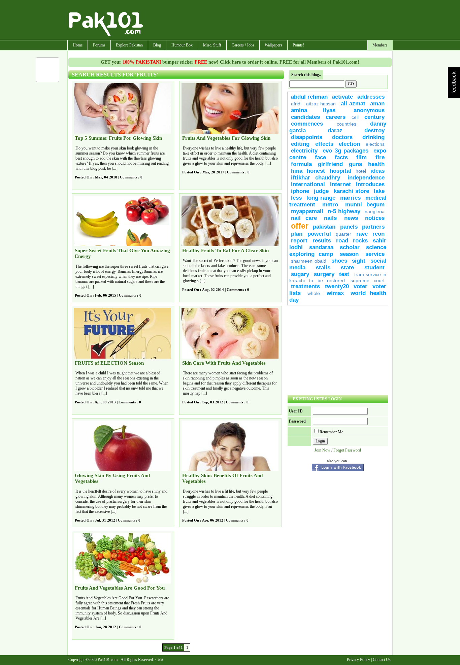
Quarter (343, 234)
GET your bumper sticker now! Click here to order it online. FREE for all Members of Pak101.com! (230, 62)
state (347, 267)
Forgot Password (347, 450)
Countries (346, 124)
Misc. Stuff (212, 45)
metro (330, 204)
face (320, 157)
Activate (342, 97)
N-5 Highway (344, 211)
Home (78, 45)
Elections (375, 144)
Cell (355, 117)
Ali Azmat (353, 103)
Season (349, 254)
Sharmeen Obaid (308, 261)
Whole (313, 293)
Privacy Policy (358, 659)
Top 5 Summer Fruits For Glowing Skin (118, 138)
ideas (377, 171)
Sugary (300, 274)
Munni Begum (365, 204)
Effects (324, 144)
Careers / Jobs (243, 45)
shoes (339, 261)
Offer (299, 226)
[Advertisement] (268, 20)
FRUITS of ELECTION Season (109, 363)
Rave (362, 234)
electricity (304, 150)
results (322, 240)
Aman (377, 103)
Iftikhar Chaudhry (315, 177)
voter (360, 286)
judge (321, 191)
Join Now (322, 450)
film (361, 157)
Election (349, 144)
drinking (373, 137)
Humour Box (182, 45)
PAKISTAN (324, 227)
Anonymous (369, 110)
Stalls (323, 267)
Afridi (296, 103)
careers (336, 117)
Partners (373, 227)
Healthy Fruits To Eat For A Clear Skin (225, 250)
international (308, 184)
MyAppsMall (307, 211)
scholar (350, 247)
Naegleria (375, 211)
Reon (378, 234)
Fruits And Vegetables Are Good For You (120, 588)
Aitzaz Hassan (321, 103)
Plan (296, 234)
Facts (341, 157)
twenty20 (337, 286)
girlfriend (330, 164)
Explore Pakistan (129, 45)
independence (366, 177)
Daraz (335, 130)
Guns (355, 164)
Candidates (305, 117)
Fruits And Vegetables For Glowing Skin (226, 138)
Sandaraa (321, 247)
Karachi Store (351, 191)
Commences (307, 124)
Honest (316, 171)
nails (330, 218)
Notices (375, 218)
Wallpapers (273, 45)
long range (320, 198)
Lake (379, 191)
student (374, 267)
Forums (99, 45)
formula (301, 164)
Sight (358, 261)
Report (299, 240)
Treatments (305, 286)
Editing (300, 144)
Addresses (371, 97)
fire (380, 157)
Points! (298, 45)
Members (380, 45)
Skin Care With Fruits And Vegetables (224, 363)
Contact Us (382, 659)
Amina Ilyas (313, 110)
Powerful (319, 234)
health (376, 164)
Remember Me (331, 432)
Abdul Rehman (309, 97)
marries (350, 198)
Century (374, 117)
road (342, 240)
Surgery (324, 274)
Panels (349, 227)
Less (296, 198)
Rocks (360, 240)
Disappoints (306, 137)
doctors (342, 137)
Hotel (361, 171)
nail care (304, 218)
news (351, 218)
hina (296, 171)
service (375, 254)
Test (344, 274)
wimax (335, 293)
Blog (157, 45)
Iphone (300, 191)
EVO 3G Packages (345, 150)
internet (340, 184)
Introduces (370, 184)
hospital (340, 171)
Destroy (374, 130)
